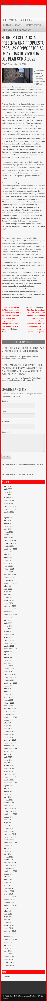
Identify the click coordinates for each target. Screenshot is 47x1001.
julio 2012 (7, 945)
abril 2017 (8, 797)
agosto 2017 (8, 786)
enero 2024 (8, 572)
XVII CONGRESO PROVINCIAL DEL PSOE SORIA (16, 30)
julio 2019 (7, 723)
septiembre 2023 (10, 583)
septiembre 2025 (10, 515)
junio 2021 (8, 657)
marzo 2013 (8, 922)
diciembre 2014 (10, 863)
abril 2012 (8, 951)
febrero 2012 (9, 957)
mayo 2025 (8, 526)
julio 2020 (7, 689)
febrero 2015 (9, 860)
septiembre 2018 (10, 749)
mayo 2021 (8, 660)
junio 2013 (8, 914)
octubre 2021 (9, 646)
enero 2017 (8, 806)
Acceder (7, 977)
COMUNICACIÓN (25, 20)
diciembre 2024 (10, 540)
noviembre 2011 (10, 962)
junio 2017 (8, 791)
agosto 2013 (8, 908)
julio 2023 (7, 586)
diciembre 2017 (10, 774)
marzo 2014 (8, 888)
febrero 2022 (9, 635)
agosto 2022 (8, 617)
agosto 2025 (8, 518)
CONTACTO (18, 25)
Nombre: (5, 401)
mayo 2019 (8, 726)
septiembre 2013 (10, 905)
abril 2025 (8, 529)
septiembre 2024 (10, 549)
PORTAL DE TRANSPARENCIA (33, 25)
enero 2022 (8, 637)
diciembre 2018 (10, 740)
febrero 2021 (9, 669)
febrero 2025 (9, 535)
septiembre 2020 (10, 683)
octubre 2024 (9, 546)
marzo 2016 (8, 828)
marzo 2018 (8, 766)
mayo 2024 (8, 560)
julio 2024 (7, 555)
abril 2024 (8, 563)
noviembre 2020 (10, 677)
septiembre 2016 (10, 814)
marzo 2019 (8, 731)
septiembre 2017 (10, 783)
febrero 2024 (9, 569)
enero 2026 (8, 503)
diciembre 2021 (10, 640)
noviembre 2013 (10, 900)
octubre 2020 (9, 680)
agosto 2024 (8, 552)
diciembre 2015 (10, 834)
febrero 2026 (9, 500)
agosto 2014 (8, 874)
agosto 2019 (8, 720)
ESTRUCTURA (13, 20)
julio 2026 (7, 486)
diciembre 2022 (10, 606)
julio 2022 (7, 620)
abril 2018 (8, 763)
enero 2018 (8, 771)
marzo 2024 (8, 566)
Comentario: (6, 432)
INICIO (5, 20)
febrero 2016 (9, 831)
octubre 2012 (9, 937)
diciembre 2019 (10, 709)
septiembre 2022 (10, 614)
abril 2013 (8, 920)
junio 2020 (8, 692)
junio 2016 (8, 820)
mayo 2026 (8, 492)
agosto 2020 (8, 686)
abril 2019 (8, 729)
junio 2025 (8, 523)
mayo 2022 (8, 626)
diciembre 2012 (10, 931)
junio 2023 (8, 589)
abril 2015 (8, 854)
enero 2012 (8, 959)
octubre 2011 (9, 965)
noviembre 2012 (10, 934)
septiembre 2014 (10, 871)
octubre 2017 (9, 780)
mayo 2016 (8, 823)
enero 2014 (8, 894)
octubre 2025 (9, 512)
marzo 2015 (8, 857)
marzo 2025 (8, 532)
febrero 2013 (9, 925)
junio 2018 (8, 757)
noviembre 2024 (10, 543)
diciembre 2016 (10, 808)
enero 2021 (8, 672)
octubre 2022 (9, 612)
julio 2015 (7, 848)
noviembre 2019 (10, 711)
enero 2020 (8, 706)
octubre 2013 (9, 902)
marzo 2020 (8, 700)
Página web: (6, 422)
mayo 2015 (8, 851)
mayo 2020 (8, 694)
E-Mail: (4, 411)
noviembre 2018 (10, 743)
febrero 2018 (9, 768)
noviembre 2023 (10, 577)
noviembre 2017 (10, 777)
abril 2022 (8, 629)
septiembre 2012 (10, 939)
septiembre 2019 (10, 717)
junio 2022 (8, 623)
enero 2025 (8, 538)
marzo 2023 (8, 597)
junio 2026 (8, 489)
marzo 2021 (8, 666)
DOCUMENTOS (7, 25)
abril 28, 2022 (20, 64)
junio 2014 (8, 880)
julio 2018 (7, 754)
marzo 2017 (8, 800)
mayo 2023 (8, 592)
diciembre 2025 (10, 506)
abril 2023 (8, 595)
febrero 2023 (9, 600)
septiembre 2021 (10, 649)
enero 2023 (8, 603)
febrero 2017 (9, 803)
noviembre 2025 (10, 509)
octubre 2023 (9, 580)
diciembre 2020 (10, 674)
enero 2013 (8, 928)
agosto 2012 (8, 942)
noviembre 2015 (10, 837)
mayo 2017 (8, 794)
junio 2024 (8, 557)
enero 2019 (8, 737)
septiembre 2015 (10, 843)
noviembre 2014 (10, 865)
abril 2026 (8, 495)
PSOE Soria (7, 64)
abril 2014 (8, 885)
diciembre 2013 (10, 897)
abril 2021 (8, 663)
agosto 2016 (8, 817)
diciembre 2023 (10, 575)
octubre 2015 (9, 840)
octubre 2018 (9, 746)
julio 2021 (7, 654)
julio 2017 (7, 788)
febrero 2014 (9, 891)
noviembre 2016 (10, 811)
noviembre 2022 (10, 609)
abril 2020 (8, 697)
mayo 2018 (8, 760)
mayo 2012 (8, 948)
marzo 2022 (8, 632)
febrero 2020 (9, 703)
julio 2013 (7, 911)
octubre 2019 (9, 714)
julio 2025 (7, 520)
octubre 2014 (9, 868)
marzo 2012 (8, 954)
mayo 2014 (8, 882)
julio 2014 (7, 877)
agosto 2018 (8, 751)
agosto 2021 (8, 652)
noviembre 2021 (10, 643)
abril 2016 (8, 825)
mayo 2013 (8, 917)
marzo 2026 (8, 498)
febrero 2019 (9, 734)
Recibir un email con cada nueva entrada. (17, 474)
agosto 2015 (8, 845)
